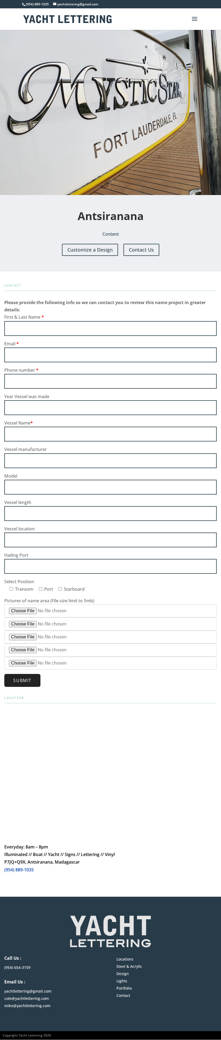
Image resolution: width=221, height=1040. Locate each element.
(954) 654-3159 (17, 967)
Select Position (19, 582)
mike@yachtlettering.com (27, 1005)
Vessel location (19, 529)
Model (10, 476)
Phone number (21, 370)
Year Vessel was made (26, 396)
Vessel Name (18, 423)
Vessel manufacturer (25, 449)
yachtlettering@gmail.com (27, 991)
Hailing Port (16, 555)
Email (11, 344)
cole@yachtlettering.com (26, 998)
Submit (22, 680)
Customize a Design (90, 249)
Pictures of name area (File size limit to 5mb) (49, 601)
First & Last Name (24, 317)
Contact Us (141, 249)
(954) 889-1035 (19, 870)
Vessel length (17, 502)
